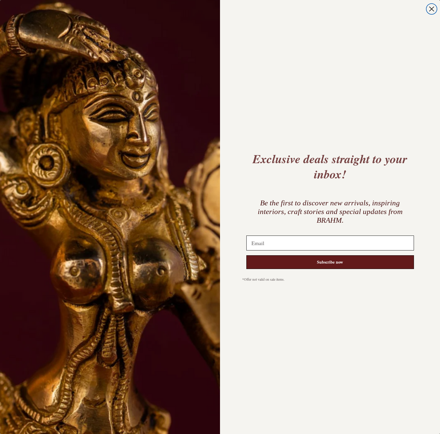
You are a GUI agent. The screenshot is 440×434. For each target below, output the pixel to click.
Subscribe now (330, 262)
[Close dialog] (431, 9)
